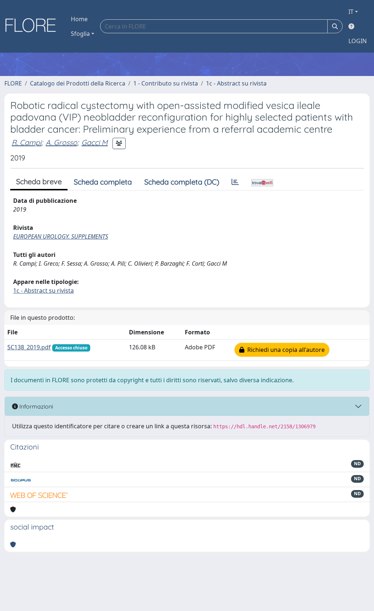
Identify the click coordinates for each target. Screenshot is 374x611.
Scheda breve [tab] (39, 181)
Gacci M (94, 142)
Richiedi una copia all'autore (284, 350)
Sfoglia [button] (80, 34)
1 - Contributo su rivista (165, 83)
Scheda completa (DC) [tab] (181, 181)
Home (79, 19)
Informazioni (35, 406)
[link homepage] (33, 26)
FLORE (13, 83)
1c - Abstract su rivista (236, 83)
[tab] (235, 182)
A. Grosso (61, 142)
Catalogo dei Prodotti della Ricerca (77, 83)
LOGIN (357, 41)
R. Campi (26, 142)
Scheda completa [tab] (103, 181)
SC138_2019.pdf (29, 347)
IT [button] (351, 12)
